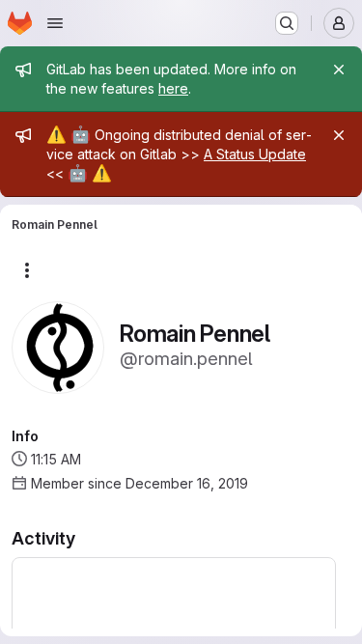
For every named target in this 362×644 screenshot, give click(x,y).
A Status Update (255, 154)
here (173, 88)
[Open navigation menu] (55, 23)
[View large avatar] (58, 346)
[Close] (338, 69)
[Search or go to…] (286, 23)
